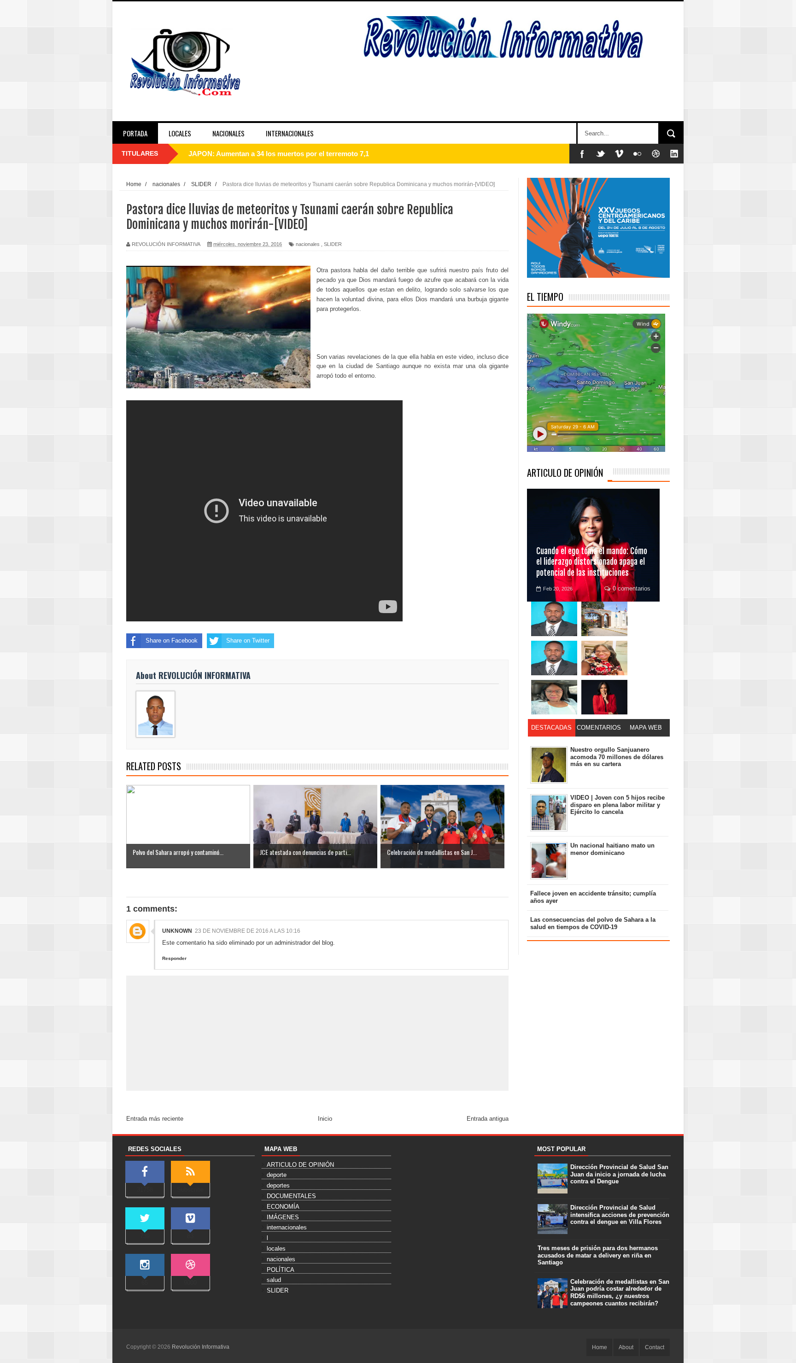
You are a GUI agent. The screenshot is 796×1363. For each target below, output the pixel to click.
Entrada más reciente (154, 1118)
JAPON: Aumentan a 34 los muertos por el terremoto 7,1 (278, 154)
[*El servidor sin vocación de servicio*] (554, 658)
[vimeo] (619, 154)
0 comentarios (631, 588)
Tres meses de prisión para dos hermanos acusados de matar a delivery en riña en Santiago (598, 1255)
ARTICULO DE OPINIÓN (565, 473)
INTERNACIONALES (290, 133)
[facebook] (582, 154)
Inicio (325, 1118)
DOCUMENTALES (291, 1196)
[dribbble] (656, 154)
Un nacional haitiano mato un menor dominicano (612, 849)
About (626, 1347)
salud (274, 1279)
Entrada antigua (488, 1118)
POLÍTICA (280, 1269)
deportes (278, 1185)
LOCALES (180, 133)
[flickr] (637, 154)
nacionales (308, 244)
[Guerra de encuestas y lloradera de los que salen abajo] (554, 619)
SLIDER (333, 244)
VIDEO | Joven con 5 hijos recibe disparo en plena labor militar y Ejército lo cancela (617, 804)
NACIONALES (228, 133)
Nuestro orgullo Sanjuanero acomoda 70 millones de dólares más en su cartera (616, 756)
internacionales (287, 1227)
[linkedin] (674, 154)
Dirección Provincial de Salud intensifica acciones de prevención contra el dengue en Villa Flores (619, 1214)
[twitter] (600, 154)
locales (276, 1248)
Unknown (177, 931)
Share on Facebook (172, 640)
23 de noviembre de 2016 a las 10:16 (247, 931)
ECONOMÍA (283, 1206)
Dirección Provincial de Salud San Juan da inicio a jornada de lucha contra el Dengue (619, 1174)
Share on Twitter (247, 640)
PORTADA (135, 133)
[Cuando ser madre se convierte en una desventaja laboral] (604, 697)
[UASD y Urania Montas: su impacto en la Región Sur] (604, 619)
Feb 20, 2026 (558, 588)
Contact (654, 1347)
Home (599, 1347)
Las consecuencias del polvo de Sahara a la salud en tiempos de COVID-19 (593, 923)
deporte (277, 1174)
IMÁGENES (283, 1217)
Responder (174, 958)
